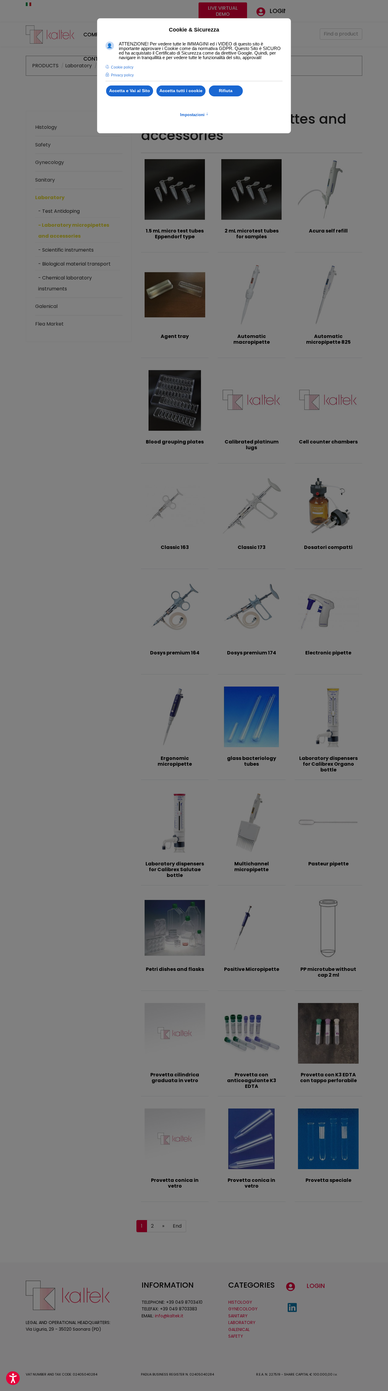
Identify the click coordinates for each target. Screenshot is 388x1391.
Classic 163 (175, 547)
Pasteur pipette (328, 863)
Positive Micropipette (251, 969)
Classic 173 (252, 547)
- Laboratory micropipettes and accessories (73, 230)
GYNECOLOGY (243, 1309)
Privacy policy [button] (122, 75)
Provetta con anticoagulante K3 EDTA (251, 1080)
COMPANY (96, 34)
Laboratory (50, 197)
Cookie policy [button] (122, 67)
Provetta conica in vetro (175, 1183)
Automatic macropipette (251, 339)
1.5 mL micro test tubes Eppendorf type (175, 233)
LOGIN (279, 11)
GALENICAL (239, 1329)
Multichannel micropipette (251, 866)
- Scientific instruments (66, 249)
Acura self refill (328, 230)
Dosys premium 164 (174, 652)
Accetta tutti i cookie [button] (180, 91)
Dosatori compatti (328, 547)
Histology (46, 127)
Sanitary (45, 179)
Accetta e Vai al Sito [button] (129, 91)
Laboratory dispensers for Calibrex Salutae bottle (175, 869)
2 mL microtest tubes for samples (252, 233)
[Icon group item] (292, 1307)
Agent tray (175, 336)
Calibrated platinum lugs (252, 444)
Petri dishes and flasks (175, 969)
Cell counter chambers (328, 441)
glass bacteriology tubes (251, 761)
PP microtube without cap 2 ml (328, 972)
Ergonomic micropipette (175, 761)
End (177, 1225)
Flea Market (49, 323)
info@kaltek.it (169, 1316)
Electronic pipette (328, 652)
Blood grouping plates (175, 441)
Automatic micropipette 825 (328, 339)
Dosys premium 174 (251, 652)
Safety (43, 144)
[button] (13, 1378)
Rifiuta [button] (225, 91)
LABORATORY (242, 1322)
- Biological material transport (74, 263)
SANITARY (238, 1316)
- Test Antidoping (59, 211)
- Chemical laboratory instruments (65, 283)
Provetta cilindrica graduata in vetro (174, 1077)
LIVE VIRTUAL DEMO (223, 11)
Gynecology (49, 162)
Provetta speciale (328, 1180)
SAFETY (235, 1336)
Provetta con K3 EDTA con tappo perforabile (328, 1077)
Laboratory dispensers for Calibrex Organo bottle (328, 764)
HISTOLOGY (240, 1302)
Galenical (46, 306)
